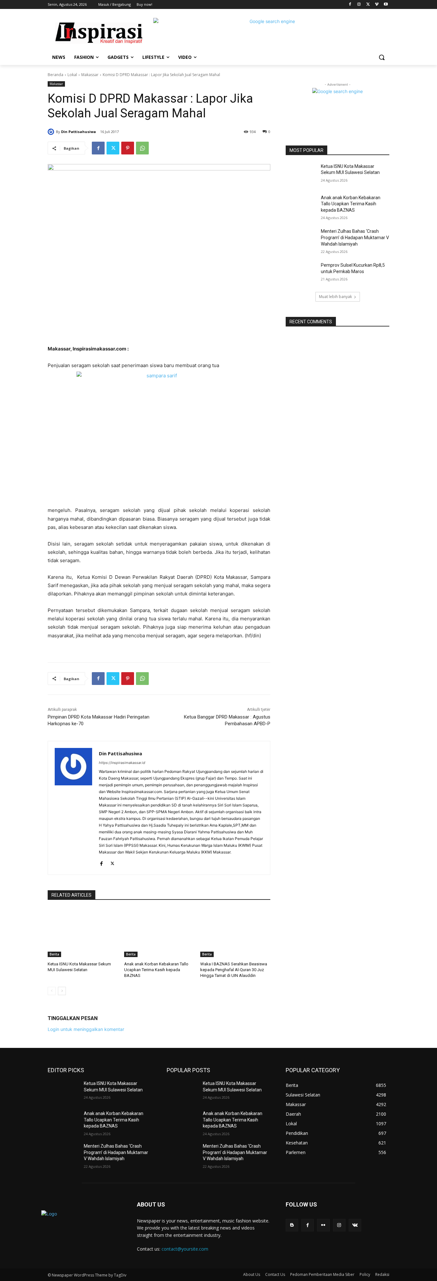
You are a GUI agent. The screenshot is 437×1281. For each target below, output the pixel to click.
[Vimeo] (376, 4)
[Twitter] (368, 4)
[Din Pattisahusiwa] (52, 132)
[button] (381, 57)
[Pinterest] (127, 148)
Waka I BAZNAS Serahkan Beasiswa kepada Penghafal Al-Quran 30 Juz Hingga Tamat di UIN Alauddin (233, 970)
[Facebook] (350, 4)
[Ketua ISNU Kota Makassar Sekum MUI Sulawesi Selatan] (83, 932)
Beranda (55, 74)
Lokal (72, 74)
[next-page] (62, 991)
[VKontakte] (355, 1225)
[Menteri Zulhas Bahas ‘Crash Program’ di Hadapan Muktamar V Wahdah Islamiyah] (301, 239)
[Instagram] (359, 4)
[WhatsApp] (142, 148)
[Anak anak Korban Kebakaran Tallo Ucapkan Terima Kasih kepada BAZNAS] (159, 932)
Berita (54, 954)
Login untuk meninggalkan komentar (86, 1029)
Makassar (90, 74)
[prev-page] (52, 991)
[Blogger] (292, 1225)
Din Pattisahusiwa (78, 131)
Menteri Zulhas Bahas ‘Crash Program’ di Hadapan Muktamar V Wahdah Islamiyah (355, 237)
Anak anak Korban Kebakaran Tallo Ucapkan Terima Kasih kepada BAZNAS (156, 970)
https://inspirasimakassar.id (122, 762)
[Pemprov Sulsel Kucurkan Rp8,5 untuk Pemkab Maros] (301, 273)
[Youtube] (385, 4)
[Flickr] (323, 1225)
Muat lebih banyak (335, 296)
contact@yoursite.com (185, 1249)
